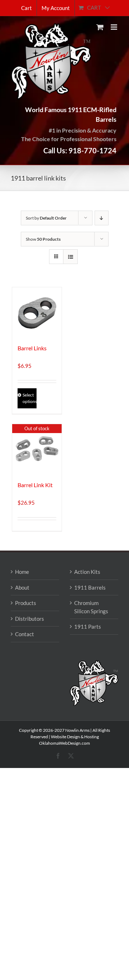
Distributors (29, 618)
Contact (24, 634)
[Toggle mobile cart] (100, 27)
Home (22, 571)
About (22, 587)
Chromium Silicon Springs (91, 607)
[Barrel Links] (37, 312)
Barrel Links (32, 348)
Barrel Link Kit (35, 484)
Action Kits (87, 571)
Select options (30, 398)
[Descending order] (102, 218)
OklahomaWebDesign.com (64, 743)
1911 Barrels (90, 587)
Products (25, 603)
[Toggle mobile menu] (114, 27)
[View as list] (70, 257)
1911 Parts (87, 626)
